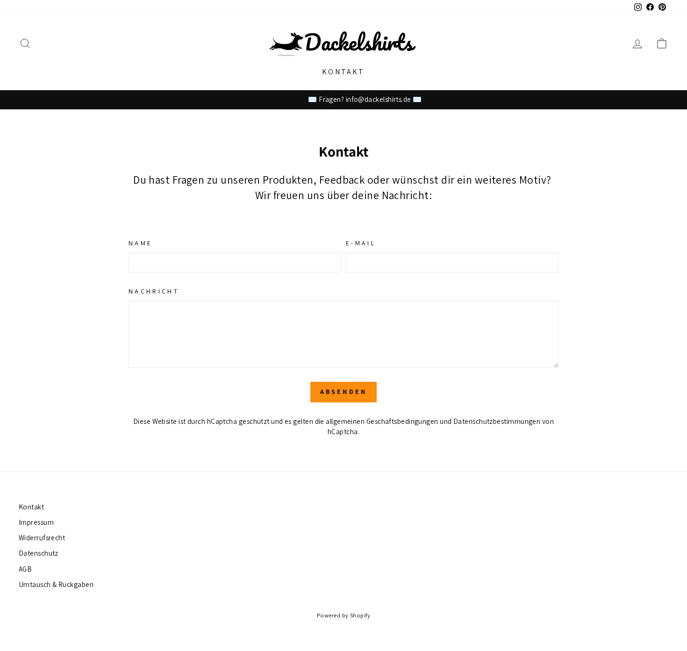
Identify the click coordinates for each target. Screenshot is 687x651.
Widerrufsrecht (42, 537)
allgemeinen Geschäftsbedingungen (382, 421)
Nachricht (154, 290)
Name (140, 242)
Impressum (36, 522)
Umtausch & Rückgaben (56, 584)
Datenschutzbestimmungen (496, 421)
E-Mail (361, 242)
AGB (25, 568)
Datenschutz (38, 553)
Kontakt (343, 72)
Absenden (343, 391)
